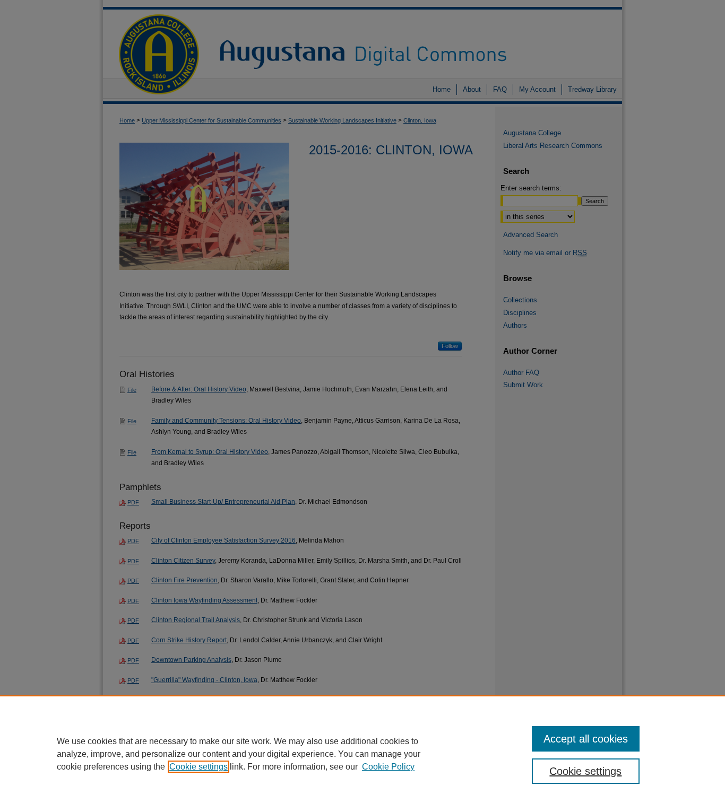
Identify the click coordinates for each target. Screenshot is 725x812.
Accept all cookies (585, 739)
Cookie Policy (388, 766)
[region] (362, 753)
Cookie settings (198, 766)
